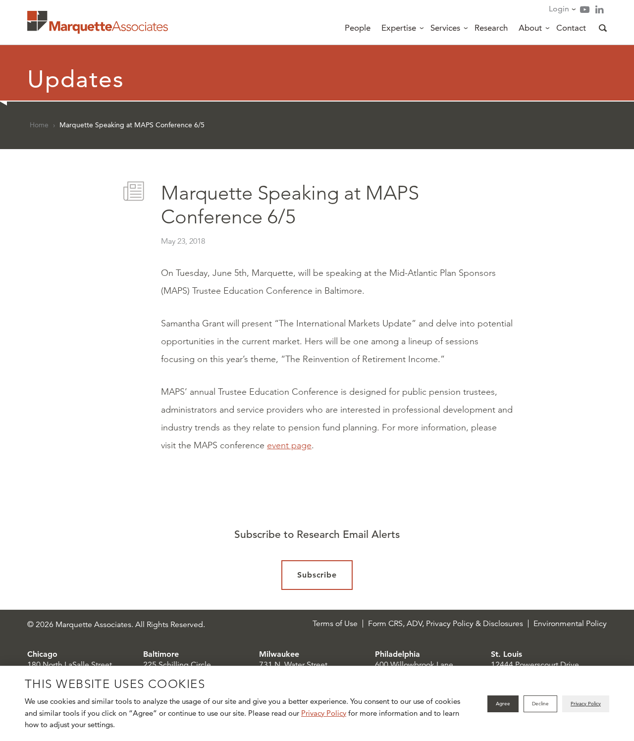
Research (491, 28)
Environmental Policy (570, 624)
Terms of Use (335, 624)
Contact (571, 28)
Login (559, 8)
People (357, 28)
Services (445, 28)
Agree (503, 703)
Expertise (398, 28)
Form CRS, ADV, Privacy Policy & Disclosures (445, 624)
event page (289, 445)
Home (39, 124)
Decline (540, 703)
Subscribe (317, 575)
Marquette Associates (97, 22)
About (530, 28)
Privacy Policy (323, 713)
